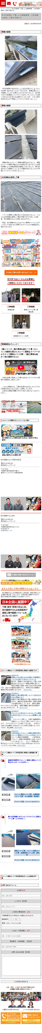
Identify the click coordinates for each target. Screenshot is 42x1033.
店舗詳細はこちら (7, 530)
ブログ (8, 8)
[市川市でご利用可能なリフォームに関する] (21, 584)
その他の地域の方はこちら (22, 664)
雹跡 (24, 215)
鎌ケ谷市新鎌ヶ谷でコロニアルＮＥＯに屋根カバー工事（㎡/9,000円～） (24, 817)
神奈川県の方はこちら (22, 651)
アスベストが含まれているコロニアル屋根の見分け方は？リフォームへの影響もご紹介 (26, 715)
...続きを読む (27, 690)
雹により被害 (21, 88)
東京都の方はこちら (22, 638)
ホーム (3, 8)
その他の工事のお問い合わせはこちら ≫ (21, 272)
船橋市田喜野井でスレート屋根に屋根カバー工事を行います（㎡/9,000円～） (24, 761)
